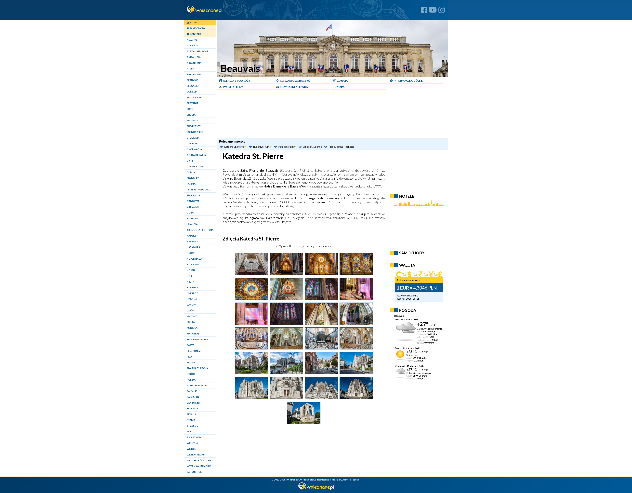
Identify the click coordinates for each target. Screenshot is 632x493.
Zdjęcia (342, 80)
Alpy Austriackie (197, 51)
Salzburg (193, 397)
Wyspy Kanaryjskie (199, 466)
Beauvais (192, 80)
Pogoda (407, 310)
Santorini (193, 402)
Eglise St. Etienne (312, 146)
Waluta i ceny (233, 86)
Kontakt (195, 34)
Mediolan (193, 327)
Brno (190, 108)
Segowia (192, 408)
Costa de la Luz (197, 155)
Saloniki (192, 391)
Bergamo (193, 85)
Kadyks (191, 235)
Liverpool (193, 293)
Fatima (191, 183)
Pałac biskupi (286, 146)
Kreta (190, 281)
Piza (189, 356)
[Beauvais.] (251, 274)
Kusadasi (192, 287)
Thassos (192, 425)
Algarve (192, 39)
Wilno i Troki (195, 454)
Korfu (191, 270)
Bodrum (192, 91)
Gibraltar (193, 206)
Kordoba (193, 264)
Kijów (191, 253)
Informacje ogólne (408, 80)
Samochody (197, 28)
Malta (191, 322)
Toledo (192, 431)
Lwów (191, 310)
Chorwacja (194, 149)
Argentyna (194, 62)
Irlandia (192, 224)
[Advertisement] (332, 115)
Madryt (192, 316)
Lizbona (192, 299)
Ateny (191, 68)
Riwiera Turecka (197, 368)
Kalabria (192, 241)
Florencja (193, 195)
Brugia (191, 114)
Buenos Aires (195, 132)
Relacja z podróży (236, 80)
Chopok (192, 143)
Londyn (192, 304)
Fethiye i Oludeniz (198, 189)
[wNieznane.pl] (316, 489)
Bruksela (192, 120)
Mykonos (193, 333)
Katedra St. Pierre (234, 146)
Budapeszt (194, 126)
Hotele (406, 196)
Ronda (191, 379)
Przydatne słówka (294, 86)
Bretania (192, 103)
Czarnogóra (195, 166)
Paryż (190, 345)
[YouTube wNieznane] (433, 11)
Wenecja (192, 443)
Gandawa (193, 201)
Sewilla (192, 414)
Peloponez (194, 350)
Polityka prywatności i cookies (345, 479)
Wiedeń (191, 448)
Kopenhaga (194, 258)
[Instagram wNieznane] (441, 11)
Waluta (407, 265)
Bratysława (194, 97)
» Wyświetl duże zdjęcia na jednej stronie (303, 246)
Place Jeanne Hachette (341, 146)
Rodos (191, 374)
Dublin (191, 172)
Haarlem (192, 218)
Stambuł (192, 420)
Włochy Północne (199, 460)
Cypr (190, 160)
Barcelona (194, 74)
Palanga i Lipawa (197, 339)
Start (193, 22)
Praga (191, 362)
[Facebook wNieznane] (424, 11)
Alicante (192, 45)
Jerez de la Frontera (200, 229)
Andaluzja (194, 57)
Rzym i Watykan (197, 385)
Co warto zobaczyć (295, 80)
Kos (189, 276)
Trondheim (194, 437)
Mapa (340, 86)
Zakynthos (194, 471)
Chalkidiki (193, 137)
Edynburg (193, 178)
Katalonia (193, 247)
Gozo (190, 212)
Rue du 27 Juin (261, 146)
